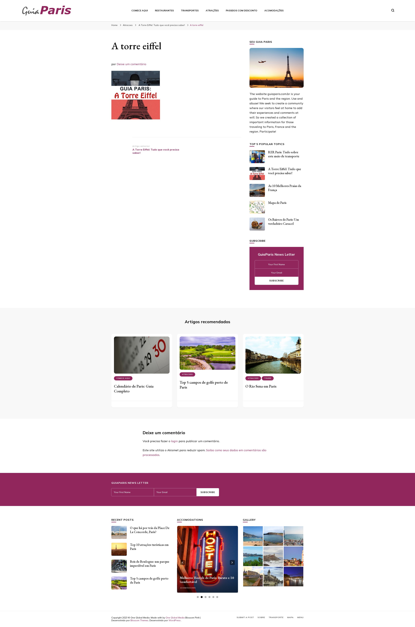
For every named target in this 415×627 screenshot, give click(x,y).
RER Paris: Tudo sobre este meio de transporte (283, 154)
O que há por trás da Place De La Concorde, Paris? (149, 530)
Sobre (261, 617)
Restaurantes (164, 10)
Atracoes (128, 25)
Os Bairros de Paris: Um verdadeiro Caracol (283, 221)
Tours (267, 378)
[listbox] (207, 562)
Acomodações (274, 10)
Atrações (212, 10)
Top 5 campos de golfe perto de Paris (204, 385)
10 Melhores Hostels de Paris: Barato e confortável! (207, 580)
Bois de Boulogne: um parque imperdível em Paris (149, 563)
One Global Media (175, 617)
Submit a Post (245, 617)
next (232, 562)
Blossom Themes (139, 620)
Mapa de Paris (277, 203)
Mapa (290, 617)
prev (182, 562)
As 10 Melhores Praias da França (284, 188)
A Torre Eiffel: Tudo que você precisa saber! (284, 171)
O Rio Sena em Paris (260, 386)
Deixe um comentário (131, 64)
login (174, 441)
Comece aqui (139, 10)
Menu (300, 617)
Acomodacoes (188, 588)
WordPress (175, 620)
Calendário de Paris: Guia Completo (134, 389)
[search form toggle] (392, 10)
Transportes (190, 10)
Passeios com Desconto (241, 10)
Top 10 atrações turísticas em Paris (149, 547)
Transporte (276, 617)
